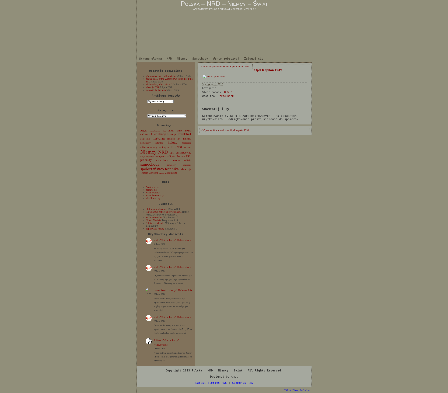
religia (187, 160)
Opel (172, 153)
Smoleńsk (187, 165)
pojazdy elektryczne (156, 156)
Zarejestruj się (153, 187)
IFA (178, 139)
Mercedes (186, 143)
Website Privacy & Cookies (297, 390)
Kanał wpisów (153, 192)
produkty (146, 160)
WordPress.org (153, 198)
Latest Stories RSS (211, 382)
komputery (145, 142)
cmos (156, 290)
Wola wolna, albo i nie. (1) (159, 84)
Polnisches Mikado (155, 223)
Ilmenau (187, 138)
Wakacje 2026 (152, 87)
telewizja (185, 169)
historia (159, 138)
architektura (155, 131)
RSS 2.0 (229, 92)
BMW (188, 130)
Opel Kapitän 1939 (268, 70)
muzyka (187, 147)
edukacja (160, 134)
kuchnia (159, 142)
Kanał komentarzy (155, 195)
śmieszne (172, 172)
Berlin (179, 131)
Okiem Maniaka (153, 220)
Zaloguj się (253, 58)
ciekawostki (146, 134)
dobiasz (157, 340)
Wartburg (153, 173)
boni (156, 240)
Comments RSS (242, 382)
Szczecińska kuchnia (156, 90)
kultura (172, 142)
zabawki (163, 173)
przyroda (176, 160)
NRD (169, 58)
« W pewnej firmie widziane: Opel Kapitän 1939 (225, 66)
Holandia (171, 139)
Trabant (144, 172)
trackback (226, 96)
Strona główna (150, 58)
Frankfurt (184, 134)
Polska (181, 156)
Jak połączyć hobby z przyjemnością (163, 212)
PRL (188, 156)
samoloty (171, 165)
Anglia (143, 130)
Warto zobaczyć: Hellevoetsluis (161, 76)
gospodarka (145, 139)
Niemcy (182, 58)
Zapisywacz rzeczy (155, 228)
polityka (171, 156)
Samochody (200, 58)
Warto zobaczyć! (226, 58)
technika (172, 169)
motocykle (164, 147)
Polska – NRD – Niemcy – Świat (224, 3)
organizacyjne (183, 152)
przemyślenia (162, 160)
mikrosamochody (148, 147)
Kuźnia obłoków (154, 217)
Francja (172, 134)
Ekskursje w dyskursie (157, 209)
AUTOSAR (168, 131)
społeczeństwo (152, 169)
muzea (176, 146)
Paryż (142, 157)
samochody (150, 164)
